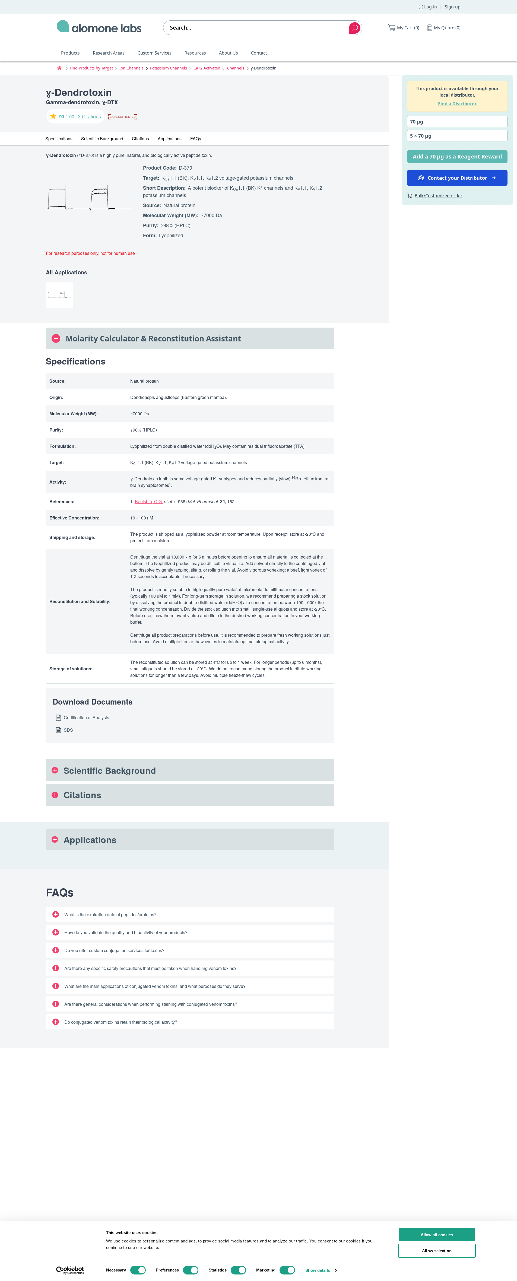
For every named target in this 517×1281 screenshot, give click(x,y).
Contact (259, 53)
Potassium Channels (168, 68)
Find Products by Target (91, 68)
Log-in (430, 6)
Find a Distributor (457, 104)
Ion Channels (131, 68)
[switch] (190, 1270)
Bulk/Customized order (438, 196)
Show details (317, 1270)
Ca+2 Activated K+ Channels (219, 68)
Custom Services (155, 53)
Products (70, 53)
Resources (195, 53)
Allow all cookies (437, 1234)
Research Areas (109, 53)
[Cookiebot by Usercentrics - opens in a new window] (70, 1270)
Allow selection (437, 1250)
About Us (228, 53)
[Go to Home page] (99, 27)
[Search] (354, 28)
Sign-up (453, 6)
